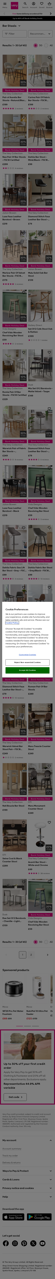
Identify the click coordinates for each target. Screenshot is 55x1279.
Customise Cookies (27, 654)
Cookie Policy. (12, 622)
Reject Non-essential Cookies (27, 662)
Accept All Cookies (27, 670)
